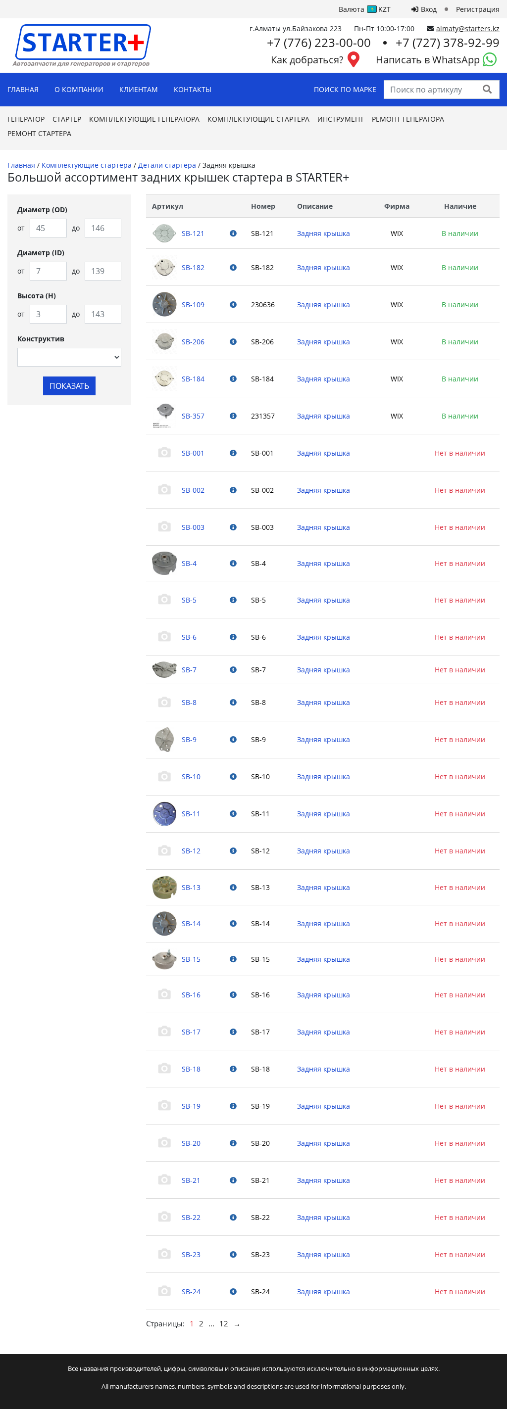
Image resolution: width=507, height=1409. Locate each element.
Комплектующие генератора (144, 119)
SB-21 (191, 1180)
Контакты (192, 89)
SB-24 (191, 1291)
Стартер (66, 119)
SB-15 (191, 959)
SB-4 (189, 563)
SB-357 (193, 416)
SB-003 (193, 527)
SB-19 (191, 1106)
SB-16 (191, 994)
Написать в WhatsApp (428, 59)
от (21, 228)
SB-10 (191, 776)
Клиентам (138, 89)
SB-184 (193, 378)
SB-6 (189, 637)
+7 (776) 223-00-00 (319, 42)
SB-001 (193, 453)
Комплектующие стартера (258, 119)
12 (223, 1323)
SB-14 (191, 923)
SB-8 (189, 702)
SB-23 (191, 1254)
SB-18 (191, 1069)
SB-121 (193, 233)
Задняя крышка (323, 233)
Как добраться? (307, 59)
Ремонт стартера (39, 133)
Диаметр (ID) (40, 252)
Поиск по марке (345, 89)
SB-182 (193, 267)
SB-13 (191, 887)
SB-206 (193, 341)
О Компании (78, 89)
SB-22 (191, 1217)
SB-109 (193, 304)
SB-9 (189, 739)
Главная (23, 89)
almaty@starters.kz (468, 28)
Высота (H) (36, 295)
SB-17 (191, 1031)
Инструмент (340, 119)
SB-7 (189, 669)
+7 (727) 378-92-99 (448, 42)
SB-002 (193, 490)
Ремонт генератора (408, 119)
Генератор (26, 119)
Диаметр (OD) (42, 209)
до (76, 228)
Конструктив (40, 338)
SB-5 (189, 600)
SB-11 (191, 813)
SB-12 (191, 850)
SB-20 (191, 1143)
